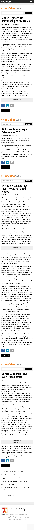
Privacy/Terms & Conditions (15, 512)
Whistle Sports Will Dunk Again (10, 485)
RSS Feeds (21, 510)
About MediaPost (13, 508)
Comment (6, 111)
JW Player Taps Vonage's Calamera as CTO (14, 474)
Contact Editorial (12, 510)
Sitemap (27, 510)
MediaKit (21, 508)
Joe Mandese (7, 135)
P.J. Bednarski (7, 24)
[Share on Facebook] (3, 105)
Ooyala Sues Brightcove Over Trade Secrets (14, 481)
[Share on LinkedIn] (7, 105)
